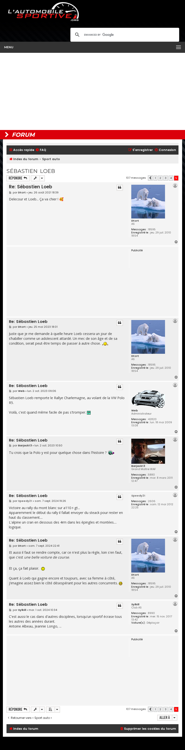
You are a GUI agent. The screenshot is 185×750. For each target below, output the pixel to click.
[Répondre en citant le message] (120, 188)
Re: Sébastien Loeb (30, 187)
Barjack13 (138, 466)
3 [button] (165, 178)
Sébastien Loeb (31, 171)
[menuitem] (40, 150)
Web (134, 410)
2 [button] (160, 178)
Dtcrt (135, 221)
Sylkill (135, 604)
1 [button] (155, 178)
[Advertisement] (92, 91)
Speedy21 (138, 496)
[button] (150, 178)
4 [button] (171, 178)
